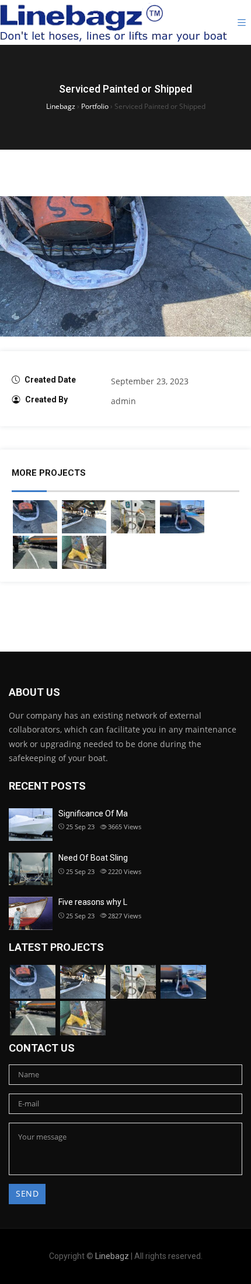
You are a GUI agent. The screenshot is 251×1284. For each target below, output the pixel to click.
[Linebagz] (113, 22)
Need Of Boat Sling (93, 857)
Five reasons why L (92, 902)
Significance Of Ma (93, 813)
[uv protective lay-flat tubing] (182, 516)
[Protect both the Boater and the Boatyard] (84, 516)
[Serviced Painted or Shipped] (35, 516)
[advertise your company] (84, 552)
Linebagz (112, 1256)
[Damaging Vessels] (133, 516)
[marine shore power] (35, 552)
